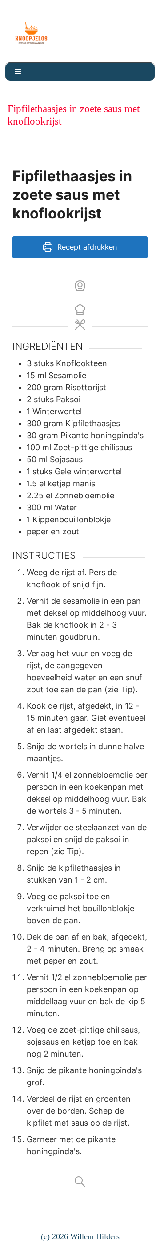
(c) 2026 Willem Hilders (80, 1236)
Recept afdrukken (86, 246)
